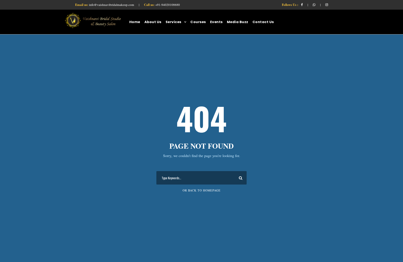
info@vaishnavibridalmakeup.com (105, 5)
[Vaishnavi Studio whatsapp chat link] (314, 5)
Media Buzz (237, 22)
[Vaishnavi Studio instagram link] (326, 5)
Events (216, 22)
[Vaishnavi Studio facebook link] (302, 5)
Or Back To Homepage (202, 190)
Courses (198, 22)
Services (173, 22)
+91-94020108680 (162, 5)
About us (152, 22)
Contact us (263, 22)
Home (134, 22)
